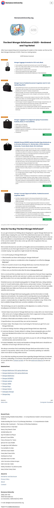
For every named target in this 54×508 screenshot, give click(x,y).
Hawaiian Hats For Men (8, 459)
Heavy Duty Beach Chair (8, 429)
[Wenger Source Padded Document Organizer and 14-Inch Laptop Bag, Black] (7, 87)
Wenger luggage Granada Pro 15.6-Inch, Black (28, 62)
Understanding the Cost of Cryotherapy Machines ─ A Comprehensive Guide (24, 421)
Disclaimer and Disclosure (9, 476)
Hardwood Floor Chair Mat (9, 427)
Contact (3, 484)
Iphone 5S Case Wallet (8, 443)
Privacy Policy (5, 479)
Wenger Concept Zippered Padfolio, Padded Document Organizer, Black (31, 194)
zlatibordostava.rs (14, 507)
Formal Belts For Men (7, 448)
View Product (48, 75)
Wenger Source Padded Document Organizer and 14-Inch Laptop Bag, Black (32, 84)
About (3, 482)
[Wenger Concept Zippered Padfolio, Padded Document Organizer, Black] (7, 198)
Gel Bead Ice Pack (6, 456)
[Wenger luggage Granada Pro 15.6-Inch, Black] (7, 67)
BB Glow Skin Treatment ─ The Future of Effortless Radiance (19, 424)
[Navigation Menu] (51, 3)
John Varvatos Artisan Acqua (10, 461)
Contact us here (18, 360)
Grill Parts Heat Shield (7, 451)
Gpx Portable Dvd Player (8, 435)
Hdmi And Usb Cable (7, 464)
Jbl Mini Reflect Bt (6, 432)
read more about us (37, 360)
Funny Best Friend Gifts (8, 453)
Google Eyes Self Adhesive (9, 445)
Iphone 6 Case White (7, 437)
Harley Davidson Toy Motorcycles (11, 467)
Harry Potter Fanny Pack (8, 469)
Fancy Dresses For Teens (8, 440)
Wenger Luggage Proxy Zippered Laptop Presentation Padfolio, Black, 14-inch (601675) (31, 120)
